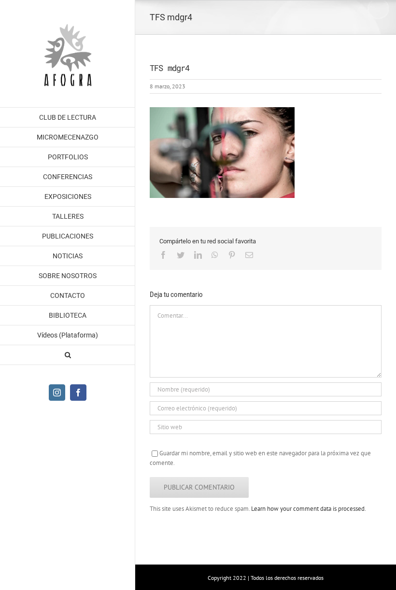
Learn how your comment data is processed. (308, 509)
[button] (67, 355)
